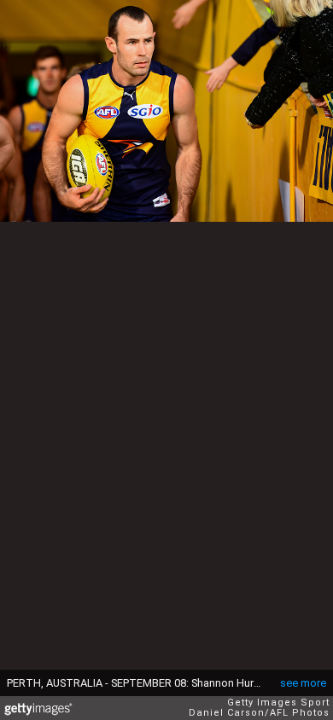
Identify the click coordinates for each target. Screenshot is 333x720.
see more (303, 682)
